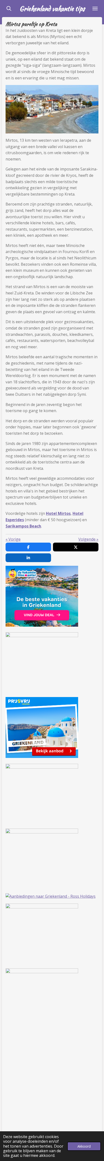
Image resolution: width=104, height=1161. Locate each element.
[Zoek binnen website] (9, 8)
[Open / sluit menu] (95, 8)
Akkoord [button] (84, 1146)
